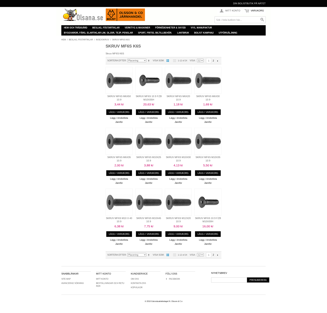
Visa (192, 60)
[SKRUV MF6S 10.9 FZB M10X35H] (148, 80)
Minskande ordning (149, 60)
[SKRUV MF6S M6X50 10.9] (119, 80)
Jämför (119, 122)
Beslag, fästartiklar (106, 27)
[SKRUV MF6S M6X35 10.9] (119, 141)
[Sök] (262, 19)
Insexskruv (102, 39)
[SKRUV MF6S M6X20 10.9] (178, 80)
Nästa (217, 60)
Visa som (158, 60)
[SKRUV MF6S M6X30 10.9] (207, 80)
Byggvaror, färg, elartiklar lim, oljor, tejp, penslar (98, 33)
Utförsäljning (228, 33)
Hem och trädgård (75, 27)
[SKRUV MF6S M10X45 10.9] (148, 202)
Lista (173, 60)
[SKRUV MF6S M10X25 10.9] (148, 141)
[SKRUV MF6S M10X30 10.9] (178, 141)
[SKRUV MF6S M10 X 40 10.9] (119, 202)
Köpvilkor (137, 287)
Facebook (174, 279)
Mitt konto (102, 279)
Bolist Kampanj (204, 33)
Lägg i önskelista (119, 117)
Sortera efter (116, 60)
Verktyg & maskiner (137, 27)
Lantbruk (183, 33)
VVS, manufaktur (201, 27)
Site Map (66, 279)
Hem (63, 39)
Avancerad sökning (72, 283)
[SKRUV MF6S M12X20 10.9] (178, 202)
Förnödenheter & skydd (170, 27)
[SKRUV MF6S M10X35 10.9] (207, 141)
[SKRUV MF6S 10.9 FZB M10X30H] (207, 202)
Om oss (135, 279)
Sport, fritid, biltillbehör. (155, 33)
